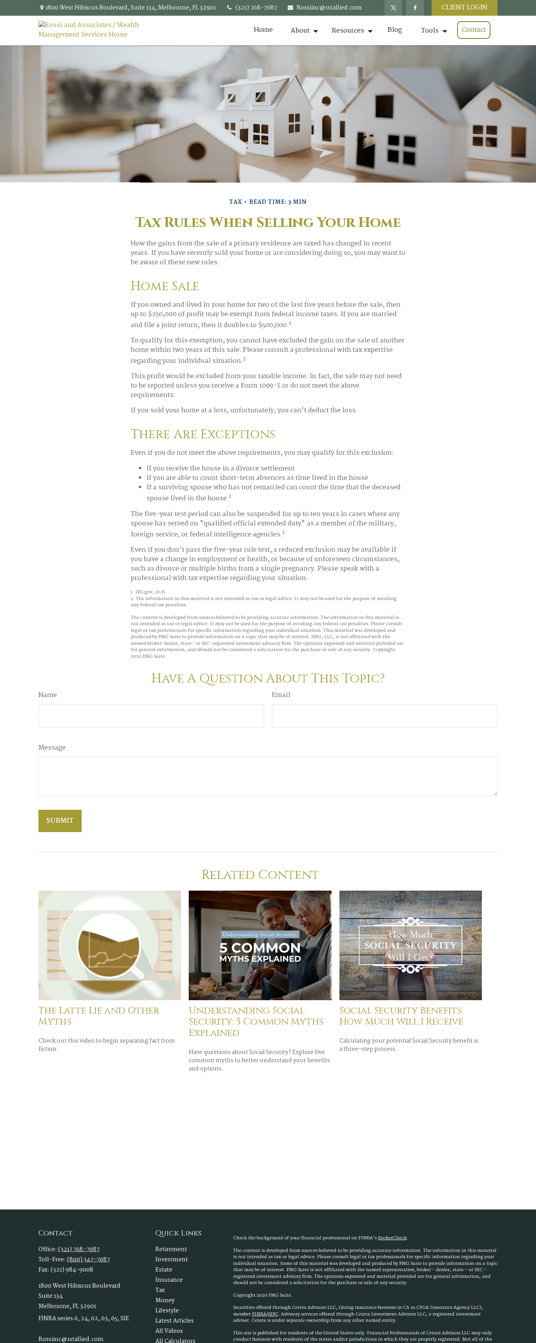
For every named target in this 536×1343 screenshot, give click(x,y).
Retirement (171, 1249)
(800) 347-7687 (88, 1259)
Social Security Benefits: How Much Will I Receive (401, 1016)
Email (281, 695)
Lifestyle (167, 1311)
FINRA (259, 1314)
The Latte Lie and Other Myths (98, 1016)
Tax (160, 1290)
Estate (163, 1270)
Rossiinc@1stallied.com (329, 8)
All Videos (169, 1331)
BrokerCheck (392, 1238)
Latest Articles (174, 1321)
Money (165, 1300)
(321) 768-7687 (256, 8)
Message (52, 748)
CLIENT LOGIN (464, 7)
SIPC (273, 1314)
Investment (171, 1259)
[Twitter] (393, 8)
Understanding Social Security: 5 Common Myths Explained (256, 1022)
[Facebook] (415, 8)
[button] (263, 30)
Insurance (169, 1280)
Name (47, 695)
